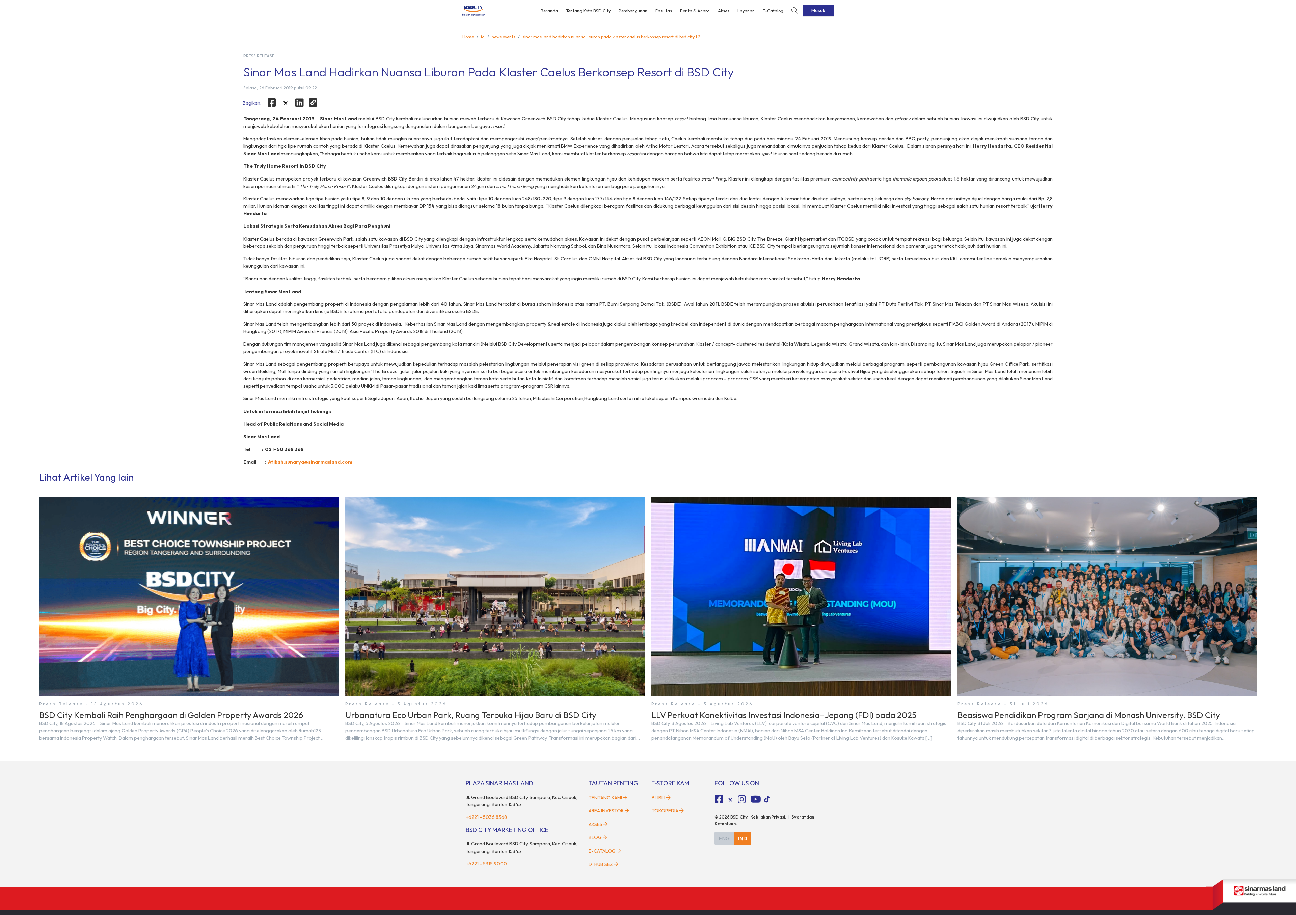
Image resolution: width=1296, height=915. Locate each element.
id (483, 36)
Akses (723, 10)
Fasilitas (663, 10)
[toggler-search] (794, 11)
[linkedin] (299, 102)
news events (503, 36)
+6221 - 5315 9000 (486, 864)
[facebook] (272, 102)
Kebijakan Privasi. (768, 817)
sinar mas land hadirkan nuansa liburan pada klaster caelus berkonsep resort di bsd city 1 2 (611, 36)
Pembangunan (633, 10)
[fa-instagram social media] (741, 799)
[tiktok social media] (730, 800)
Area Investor (606, 811)
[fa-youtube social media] (755, 799)
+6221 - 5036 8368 (486, 817)
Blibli (658, 798)
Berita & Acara (695, 10)
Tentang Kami (605, 798)
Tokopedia (665, 811)
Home (468, 36)
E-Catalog (773, 10)
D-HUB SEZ (601, 864)
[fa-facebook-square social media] (719, 799)
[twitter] (285, 103)
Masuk (818, 10)
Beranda (549, 10)
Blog (595, 837)
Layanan (746, 10)
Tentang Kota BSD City (588, 10)
